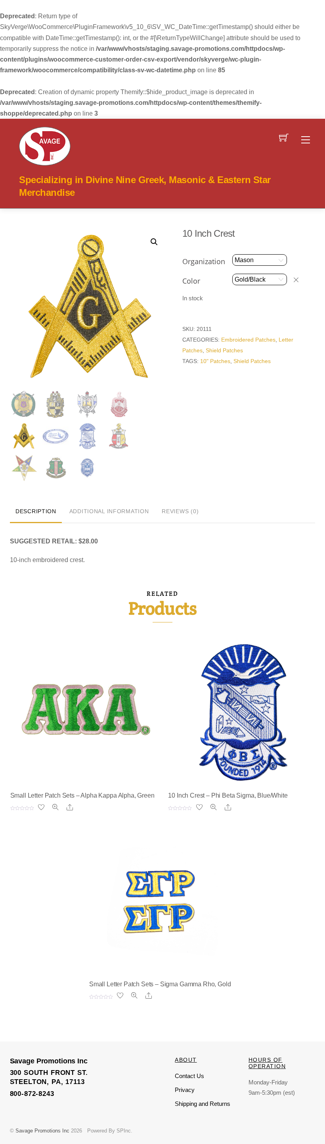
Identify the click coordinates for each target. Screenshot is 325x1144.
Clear (300, 279)
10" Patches (215, 361)
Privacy (185, 1089)
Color (191, 281)
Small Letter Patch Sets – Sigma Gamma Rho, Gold (160, 984)
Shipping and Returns (202, 1103)
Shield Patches (224, 350)
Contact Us (189, 1075)
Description (35, 511)
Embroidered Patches (248, 339)
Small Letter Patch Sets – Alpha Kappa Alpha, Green (82, 795)
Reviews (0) (180, 511)
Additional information (109, 511)
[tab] (36, 512)
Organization (203, 261)
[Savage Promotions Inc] (45, 145)
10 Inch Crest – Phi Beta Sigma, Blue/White (227, 795)
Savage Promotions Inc (42, 1131)
